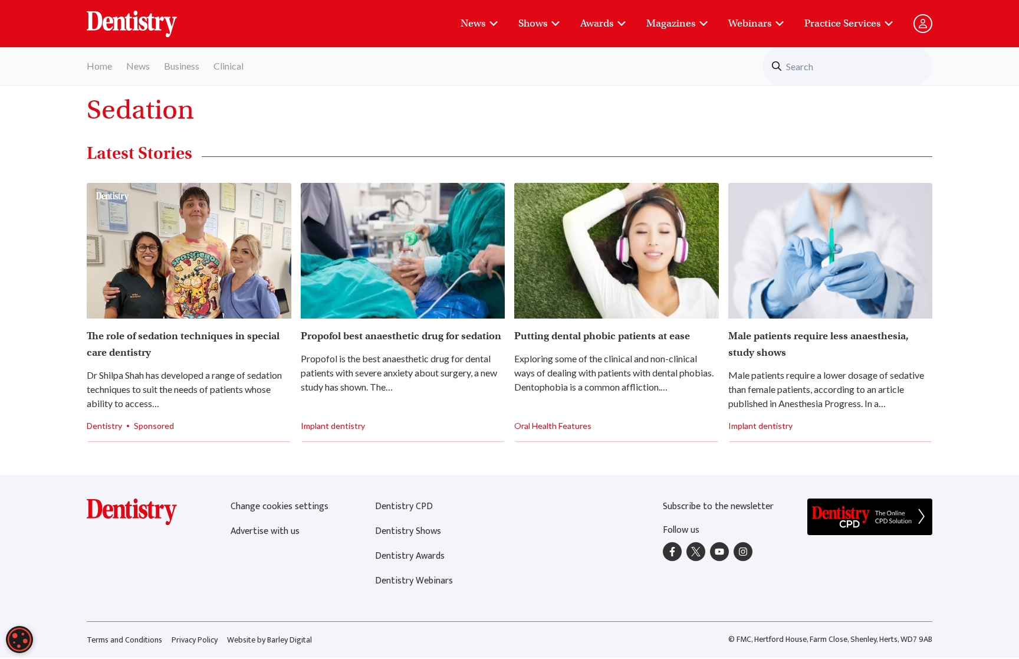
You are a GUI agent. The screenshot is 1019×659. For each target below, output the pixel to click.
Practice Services (842, 23)
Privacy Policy (195, 640)
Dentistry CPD (404, 506)
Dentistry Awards (410, 556)
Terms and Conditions (124, 640)
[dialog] (19, 639)
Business (181, 65)
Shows (532, 23)
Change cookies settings (279, 506)
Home (99, 65)
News (473, 23)
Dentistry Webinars (414, 581)
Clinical (228, 65)
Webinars (749, 23)
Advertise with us (265, 531)
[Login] (922, 23)
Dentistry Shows (408, 531)
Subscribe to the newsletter (718, 506)
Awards (596, 23)
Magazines (670, 23)
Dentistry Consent (146, 17)
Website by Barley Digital (269, 640)
